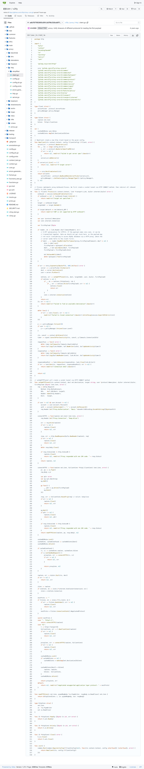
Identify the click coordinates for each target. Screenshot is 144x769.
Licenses (133, 767)
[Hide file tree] (5, 22)
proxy (72, 22)
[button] (110, 9)
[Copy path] (87, 22)
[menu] (115, 767)
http (76, 22)
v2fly (15, 9)
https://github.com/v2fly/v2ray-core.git (21, 12)
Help (20, 3)
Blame (118, 35)
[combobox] (127, 22)
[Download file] (133, 35)
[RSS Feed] (101, 9)
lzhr (9, 9)
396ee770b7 (42, 28)
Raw (111, 35)
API (140, 767)
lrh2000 (33, 28)
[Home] (4, 3)
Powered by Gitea (8, 767)
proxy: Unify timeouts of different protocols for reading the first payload (74, 28)
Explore (12, 3)
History (126, 35)
